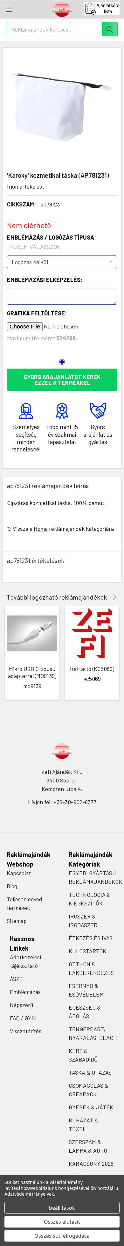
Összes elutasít (62, 1221)
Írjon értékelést (25, 186)
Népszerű (21, 1004)
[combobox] (62, 29)
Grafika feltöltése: (37, 313)
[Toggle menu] (8, 9)
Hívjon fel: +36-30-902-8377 (62, 801)
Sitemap (17, 920)
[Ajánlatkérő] (104, 8)
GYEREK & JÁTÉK (91, 1107)
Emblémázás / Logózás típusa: (51, 242)
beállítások (62, 1207)
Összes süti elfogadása (62, 1235)
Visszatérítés (25, 1030)
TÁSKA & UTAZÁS (90, 1072)
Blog (12, 885)
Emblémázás (25, 991)
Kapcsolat (19, 872)
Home (41, 528)
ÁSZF (16, 978)
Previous (105, 597)
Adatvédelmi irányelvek (29, 1194)
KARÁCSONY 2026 (91, 1163)
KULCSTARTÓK (87, 950)
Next (113, 597)
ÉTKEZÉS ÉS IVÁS (91, 937)
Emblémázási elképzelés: (44, 279)
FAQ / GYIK (23, 1017)
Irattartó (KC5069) (92, 668)
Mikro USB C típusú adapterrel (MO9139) (32, 672)
